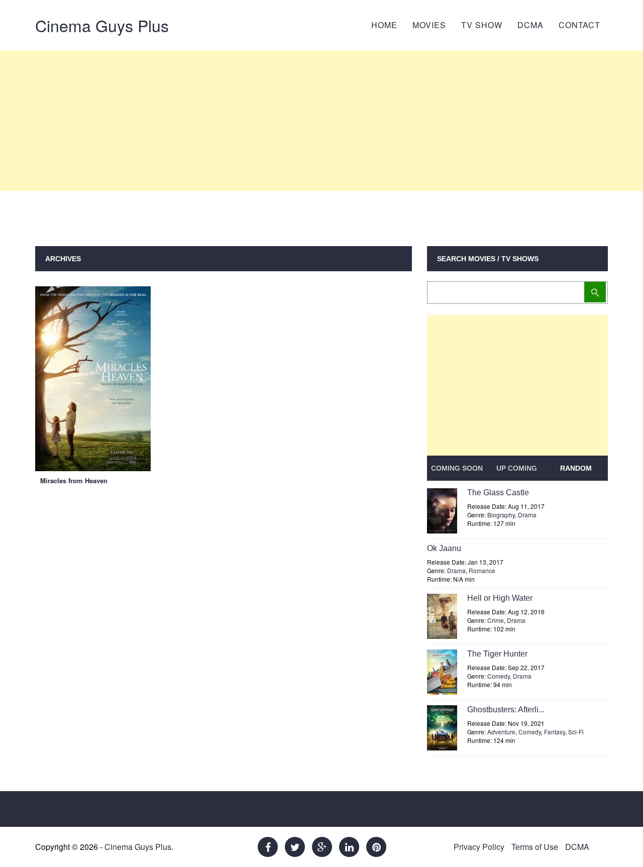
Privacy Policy (479, 846)
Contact (579, 25)
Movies (429, 25)
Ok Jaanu (444, 548)
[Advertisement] (321, 120)
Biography (501, 514)
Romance (482, 570)
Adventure (501, 731)
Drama (527, 514)
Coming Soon (457, 468)
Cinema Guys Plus (102, 25)
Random (576, 468)
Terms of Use (534, 846)
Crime (495, 620)
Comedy (498, 676)
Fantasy (554, 731)
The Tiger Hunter (497, 653)
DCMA (530, 25)
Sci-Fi (576, 731)
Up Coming (516, 468)
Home (384, 25)
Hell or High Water (499, 598)
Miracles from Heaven (74, 480)
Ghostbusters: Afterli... (506, 709)
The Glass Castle (498, 492)
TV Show (481, 25)
